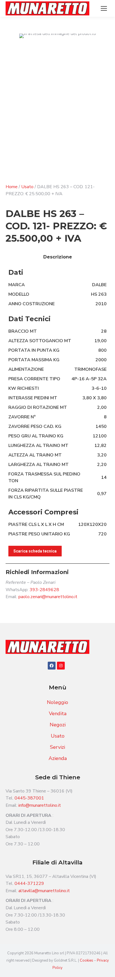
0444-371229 (29, 883)
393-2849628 (44, 590)
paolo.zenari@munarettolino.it (47, 597)
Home (12, 187)
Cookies (87, 960)
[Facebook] (52, 666)
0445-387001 (29, 798)
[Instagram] (61, 666)
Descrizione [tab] (57, 257)
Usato (27, 187)
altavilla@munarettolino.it (44, 891)
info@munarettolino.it (39, 805)
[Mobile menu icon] (103, 8)
